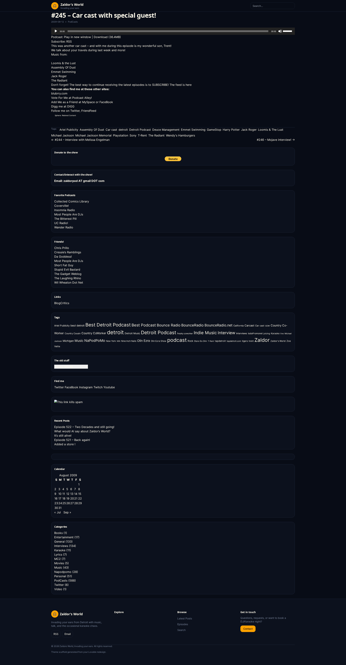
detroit (123, 129)
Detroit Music (132, 333)
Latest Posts (184, 618)
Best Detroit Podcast (108, 325)
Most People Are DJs (68, 214)
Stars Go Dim (200, 341)
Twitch (98, 387)
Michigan (68, 340)
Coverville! (61, 205)
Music (79, 341)
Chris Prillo (61, 248)
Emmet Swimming (63, 72)
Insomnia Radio (64, 210)
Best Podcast (144, 325)
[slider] (288, 31)
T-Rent (142, 135)
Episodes (182, 624)
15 (79, 494)
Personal (60, 576)
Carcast (249, 325)
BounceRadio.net (218, 325)
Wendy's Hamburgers (180, 135)
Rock (190, 340)
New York (111, 341)
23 (56, 503)
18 (63, 498)
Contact (248, 628)
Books (58, 533)
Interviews (241, 333)
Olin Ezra (143, 341)
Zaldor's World (278, 341)
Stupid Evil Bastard (67, 269)
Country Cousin (73, 333)
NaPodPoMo (94, 340)
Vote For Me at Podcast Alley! (71, 98)
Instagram (86, 387)
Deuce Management (165, 129)
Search (181, 629)
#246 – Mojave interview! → (276, 140)
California (238, 325)
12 (67, 494)
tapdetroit (220, 341)
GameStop (214, 129)
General (59, 541)
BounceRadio (192, 325)
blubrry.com (59, 93)
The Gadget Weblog (67, 274)
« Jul (57, 512)
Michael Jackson (62, 135)
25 (64, 503)
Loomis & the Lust (63, 63)
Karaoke (275, 333)
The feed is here (181, 85)
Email (68, 633)
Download (101, 37)
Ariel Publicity (68, 129)
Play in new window (77, 37)
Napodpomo (62, 572)
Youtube (109, 387)
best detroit (77, 325)
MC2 (57, 559)
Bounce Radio (168, 325)
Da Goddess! (63, 256)
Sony (133, 135)
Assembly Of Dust (63, 67)
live (282, 333)
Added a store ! (64, 444)
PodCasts (73, 21)
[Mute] (280, 31)
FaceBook (106, 102)
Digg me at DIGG (62, 106)
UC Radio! (61, 223)
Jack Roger (59, 76)
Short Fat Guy (63, 265)
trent (251, 341)
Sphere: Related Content (65, 115)
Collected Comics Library (71, 201)
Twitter (75, 110)
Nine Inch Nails (128, 341)
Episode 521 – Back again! (72, 440)
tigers (245, 341)
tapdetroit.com (234, 341)
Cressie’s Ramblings (67, 252)
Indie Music (205, 332)
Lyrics (58, 554)
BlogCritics (61, 303)
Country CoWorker (93, 333)
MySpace (88, 102)
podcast (177, 340)
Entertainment (64, 537)
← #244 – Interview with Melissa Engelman (80, 140)
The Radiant (59, 80)
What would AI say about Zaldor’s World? (82, 431)
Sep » (67, 512)
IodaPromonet (255, 333)
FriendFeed (88, 110)
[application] (173, 31)
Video (58, 589)
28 (76, 503)
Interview (226, 332)
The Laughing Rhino (67, 278)
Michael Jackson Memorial (93, 135)
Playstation (120, 135)
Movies (59, 563)
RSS (69, 41)
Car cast (111, 129)
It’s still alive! (62, 435)
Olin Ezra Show (158, 341)
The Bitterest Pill (65, 218)
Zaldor (262, 340)
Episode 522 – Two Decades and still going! (84, 427)
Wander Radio (63, 227)
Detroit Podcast (140, 129)
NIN (118, 341)
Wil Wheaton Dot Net (68, 282)
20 (72, 498)
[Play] (56, 31)
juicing (266, 333)
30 (56, 508)
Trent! (167, 46)
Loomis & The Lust (270, 129)
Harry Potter (231, 129)
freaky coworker (185, 333)
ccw (267, 325)
